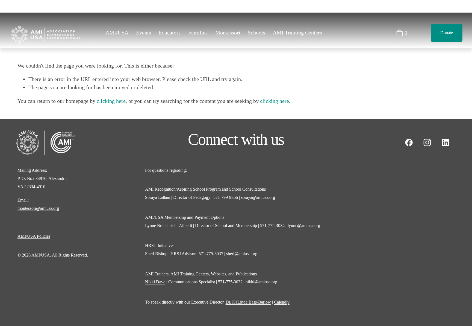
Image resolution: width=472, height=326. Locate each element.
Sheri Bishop (156, 253)
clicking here (111, 101)
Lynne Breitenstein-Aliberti (168, 225)
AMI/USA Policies (33, 236)
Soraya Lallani (157, 197)
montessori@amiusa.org (38, 208)
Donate (446, 32)
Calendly (282, 302)
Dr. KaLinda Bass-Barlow (248, 302)
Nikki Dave (155, 282)
